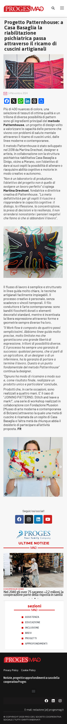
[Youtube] (47, 519)
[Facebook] (19, 519)
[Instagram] (29, 519)
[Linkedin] (38, 519)
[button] (53, 8)
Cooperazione (13, 589)
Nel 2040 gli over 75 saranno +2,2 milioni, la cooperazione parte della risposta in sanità (33, 593)
